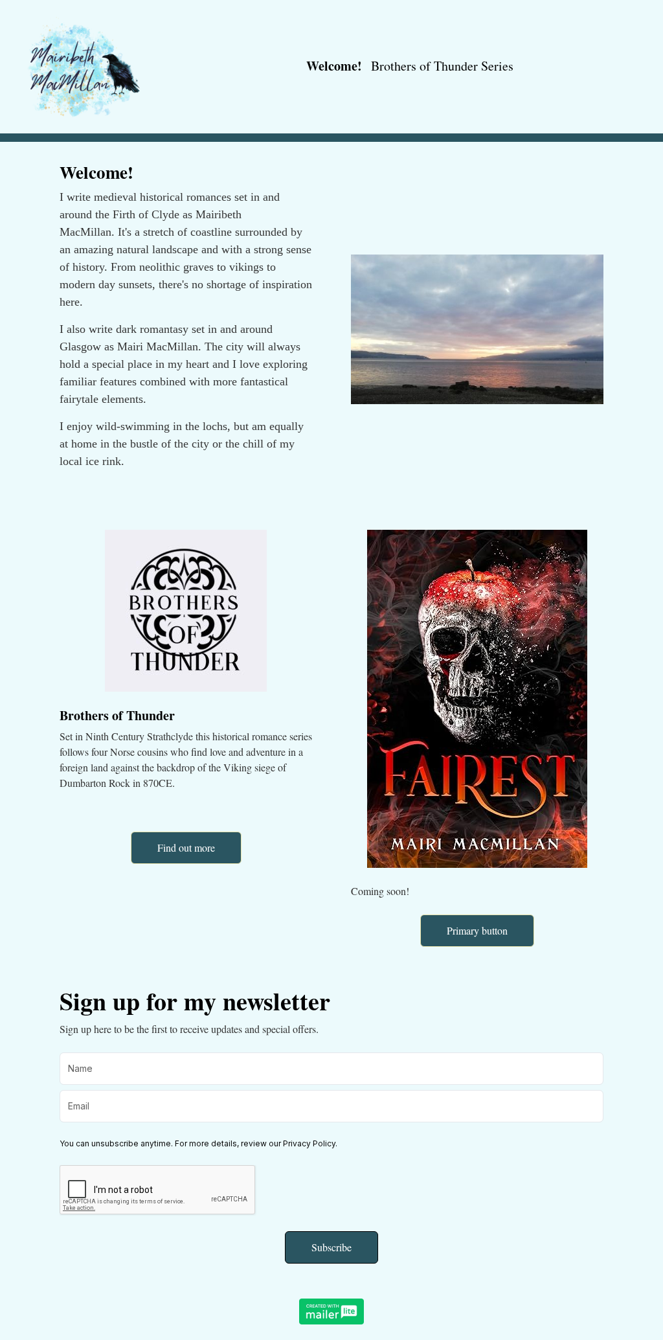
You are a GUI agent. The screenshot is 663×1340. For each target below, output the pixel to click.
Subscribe (331, 1247)
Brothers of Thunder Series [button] (442, 65)
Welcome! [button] (334, 65)
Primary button (477, 930)
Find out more (186, 847)
